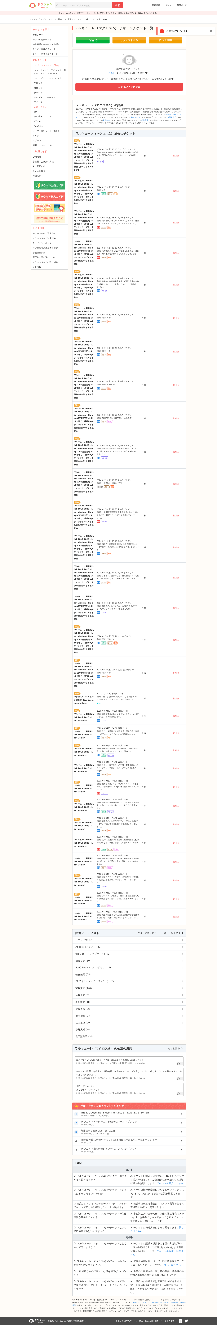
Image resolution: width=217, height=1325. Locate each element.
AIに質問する (39, 166)
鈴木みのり (135, 117)
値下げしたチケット (42, 39)
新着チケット (39, 34)
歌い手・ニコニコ (42, 116)
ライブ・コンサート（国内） (46, 65)
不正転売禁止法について (44, 257)
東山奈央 (106, 120)
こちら (112, 72)
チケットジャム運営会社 (44, 233)
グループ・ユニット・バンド (48, 78)
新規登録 (156, 5)
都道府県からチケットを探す (46, 44)
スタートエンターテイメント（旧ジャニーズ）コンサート (50, 72)
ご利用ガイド (181, 5)
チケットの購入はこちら (170, 1183)
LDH (36, 111)
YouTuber (38, 126)
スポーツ (37, 140)
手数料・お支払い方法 (43, 161)
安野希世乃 (172, 117)
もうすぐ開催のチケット (44, 49)
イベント (37, 135)
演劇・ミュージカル (42, 145)
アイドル (38, 102)
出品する (93, 40)
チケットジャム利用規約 (44, 238)
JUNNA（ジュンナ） (141, 1302)
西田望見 (144, 120)
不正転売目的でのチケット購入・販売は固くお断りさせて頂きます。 (146, 1321)
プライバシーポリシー (43, 243)
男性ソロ (38, 83)
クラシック (39, 92)
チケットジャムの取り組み (45, 262)
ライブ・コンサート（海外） (46, 131)
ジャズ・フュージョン (44, 97)
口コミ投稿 (165, 40)
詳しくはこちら (172, 1264)
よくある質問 (39, 171)
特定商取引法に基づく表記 (45, 248)
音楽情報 (37, 267)
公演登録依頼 (39, 252)
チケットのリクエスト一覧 (45, 54)
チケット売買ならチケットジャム (40, 5)
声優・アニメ (40, 107)
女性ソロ (38, 87)
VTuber (37, 121)
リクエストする (129, 40)
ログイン (167, 5)
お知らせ (37, 176)
